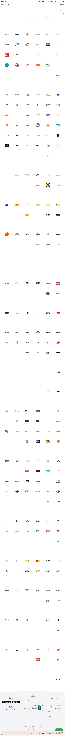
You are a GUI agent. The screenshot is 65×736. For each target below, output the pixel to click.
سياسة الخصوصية (58, 719)
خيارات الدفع (58, 711)
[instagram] (36, 730)
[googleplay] (6, 702)
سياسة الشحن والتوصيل (50, 711)
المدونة (63, 1)
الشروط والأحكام (58, 715)
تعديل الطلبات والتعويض (50, 706)
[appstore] (16, 702)
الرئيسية (62, 10)
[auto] (11, 5)
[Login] (5, 5)
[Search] (8, 5)
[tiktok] (31, 730)
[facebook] (28, 730)
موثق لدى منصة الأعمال (10, 709)
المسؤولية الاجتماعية (50, 720)
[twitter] (34, 730)
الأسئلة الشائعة (50, 1)
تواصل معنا (57, 1)
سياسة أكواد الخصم (50, 715)
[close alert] (2, 732)
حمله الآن (31, 733)
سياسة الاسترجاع (50, 701)
